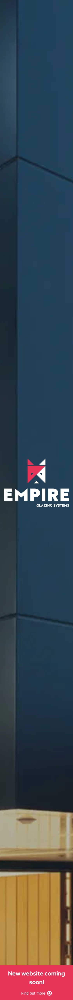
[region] (36, 500)
